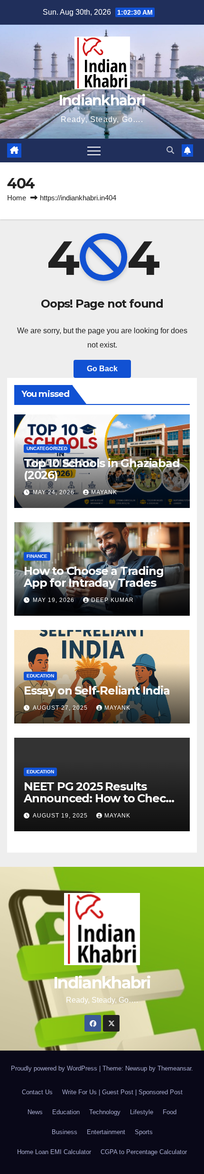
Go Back (102, 369)
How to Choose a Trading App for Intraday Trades (93, 577)
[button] (170, 150)
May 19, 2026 (54, 600)
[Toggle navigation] (94, 150)
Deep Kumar (112, 600)
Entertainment (106, 1132)
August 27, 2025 (61, 707)
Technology (105, 1112)
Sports (144, 1132)
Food (169, 1112)
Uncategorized (47, 448)
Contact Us (37, 1092)
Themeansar (174, 1068)
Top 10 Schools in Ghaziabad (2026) (102, 469)
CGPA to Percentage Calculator (144, 1151)
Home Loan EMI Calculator (54, 1151)
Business (64, 1132)
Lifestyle (141, 1112)
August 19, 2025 (61, 815)
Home (16, 198)
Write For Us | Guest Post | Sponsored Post (122, 1092)
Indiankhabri (102, 100)
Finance (37, 556)
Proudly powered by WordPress (55, 1068)
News (35, 1112)
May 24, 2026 (54, 492)
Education (40, 675)
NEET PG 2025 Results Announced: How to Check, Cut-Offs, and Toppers (99, 798)
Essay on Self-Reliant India (97, 690)
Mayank (104, 492)
